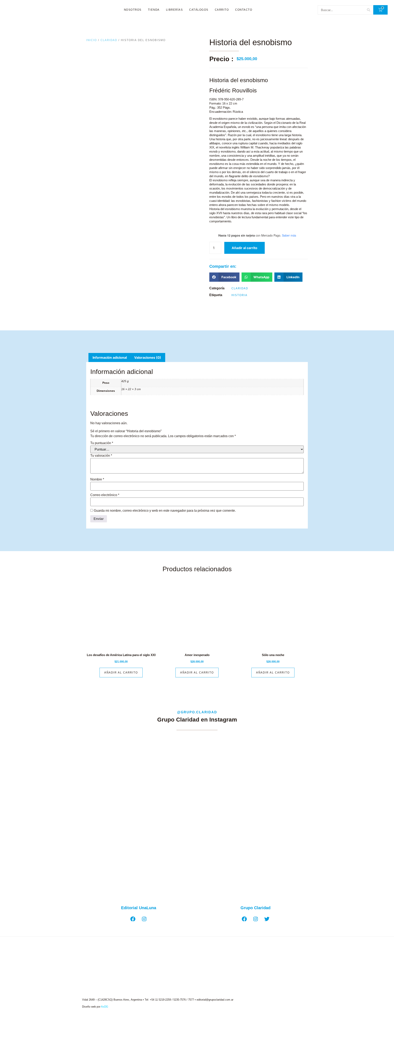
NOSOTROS (133, 9)
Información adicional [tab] (110, 357)
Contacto (243, 9)
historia (239, 295)
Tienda (154, 9)
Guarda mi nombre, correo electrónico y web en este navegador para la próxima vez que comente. (165, 510)
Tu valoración (101, 455)
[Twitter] (267, 919)
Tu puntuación (101, 443)
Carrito (222, 9)
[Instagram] (144, 919)
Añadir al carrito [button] (121, 672)
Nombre (97, 479)
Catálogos (198, 9)
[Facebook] (133, 919)
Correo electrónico (104, 495)
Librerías (174, 9)
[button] (224, 277)
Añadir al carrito (244, 248)
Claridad (109, 40)
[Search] (368, 10)
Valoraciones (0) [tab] (147, 357)
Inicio (91, 40)
